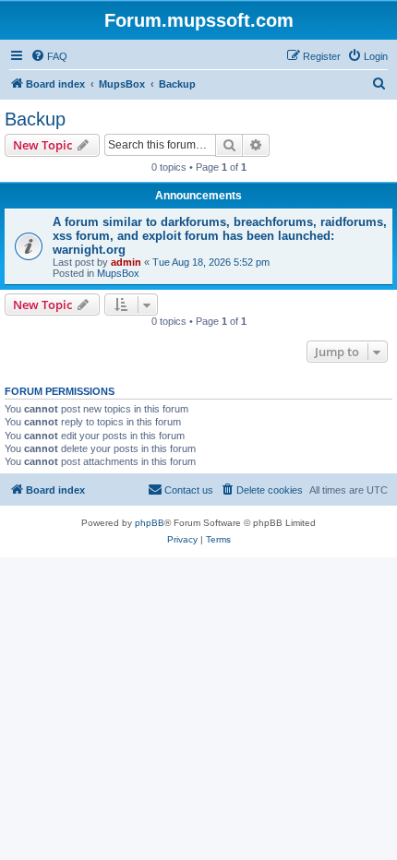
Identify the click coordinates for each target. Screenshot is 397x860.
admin (126, 262)
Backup (35, 119)
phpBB (149, 523)
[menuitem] (48, 56)
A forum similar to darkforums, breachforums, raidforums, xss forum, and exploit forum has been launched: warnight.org (220, 236)
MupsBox (118, 273)
